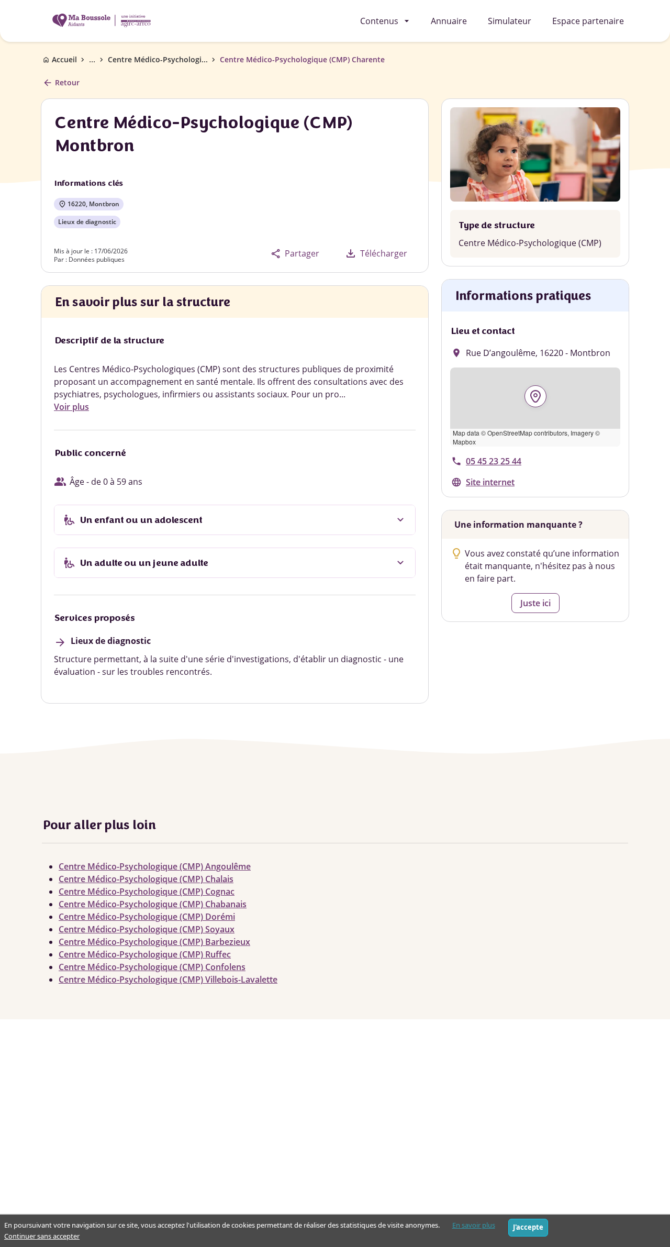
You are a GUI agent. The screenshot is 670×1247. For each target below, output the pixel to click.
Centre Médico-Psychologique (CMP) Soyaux (146, 929)
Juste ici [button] (535, 603)
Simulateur (509, 21)
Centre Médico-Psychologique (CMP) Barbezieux (154, 942)
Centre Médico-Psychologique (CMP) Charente (302, 59)
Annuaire (449, 21)
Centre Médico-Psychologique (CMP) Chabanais (153, 904)
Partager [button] (295, 253)
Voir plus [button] (71, 407)
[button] (535, 407)
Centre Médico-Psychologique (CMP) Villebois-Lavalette (168, 979)
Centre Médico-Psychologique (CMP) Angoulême (155, 866)
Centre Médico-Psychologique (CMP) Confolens (152, 967)
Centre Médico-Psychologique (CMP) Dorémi (147, 916)
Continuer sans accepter (42, 1236)
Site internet (490, 482)
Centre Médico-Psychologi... (158, 59)
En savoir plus (473, 1225)
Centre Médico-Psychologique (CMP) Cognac (146, 891)
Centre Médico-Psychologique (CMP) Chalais (146, 879)
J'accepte (528, 1227)
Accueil (64, 59)
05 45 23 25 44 (493, 461)
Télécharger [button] (375, 253)
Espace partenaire (588, 21)
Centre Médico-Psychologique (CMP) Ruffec (145, 954)
